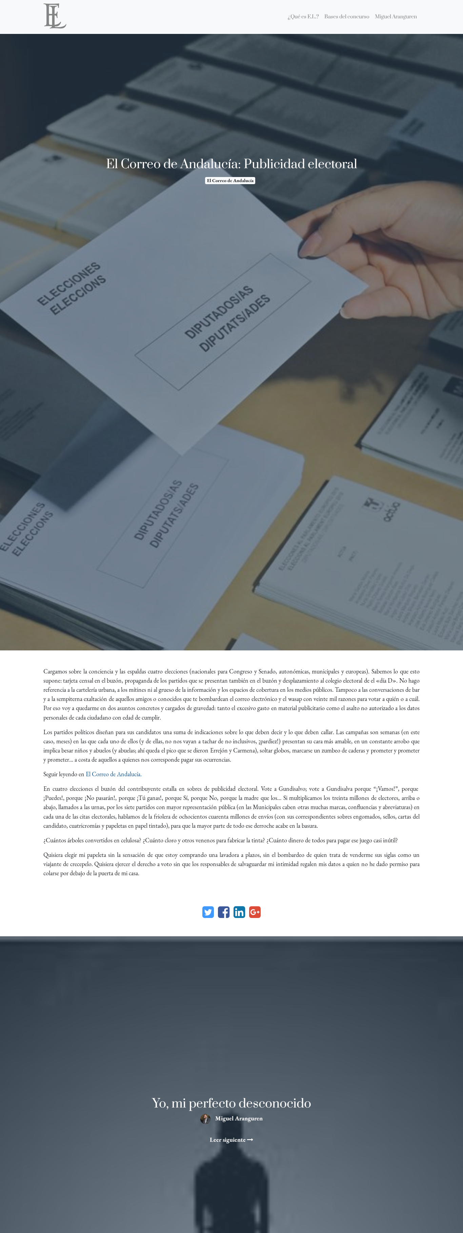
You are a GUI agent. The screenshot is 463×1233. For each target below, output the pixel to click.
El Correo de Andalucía (230, 180)
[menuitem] (303, 17)
